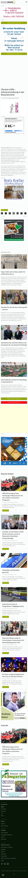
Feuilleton (3, 811)
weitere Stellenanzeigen (13, 402)
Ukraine (3, 210)
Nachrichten (4, 804)
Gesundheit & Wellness (6, 835)
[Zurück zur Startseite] (8, 2)
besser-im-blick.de (5, 844)
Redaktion (3, 849)
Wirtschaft (3, 809)
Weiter (24, 216)
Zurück (3, 216)
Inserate (3, 823)
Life (2, 813)
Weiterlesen (5, 764)
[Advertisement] (14, 71)
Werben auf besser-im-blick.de (8, 858)
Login (2, 860)
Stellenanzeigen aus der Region (13, 53)
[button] (26, 2)
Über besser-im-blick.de (6, 847)
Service (3, 821)
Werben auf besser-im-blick (13, 22)
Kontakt (3, 851)
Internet (3, 837)
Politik (17, 98)
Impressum (3, 854)
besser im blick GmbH (22, 870)
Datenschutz (4, 856)
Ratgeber (3, 830)
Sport (2, 815)
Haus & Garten (4, 832)
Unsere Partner (4, 826)
